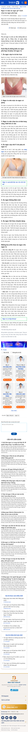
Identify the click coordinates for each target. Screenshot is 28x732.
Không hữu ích (16, 352)
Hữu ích (6, 352)
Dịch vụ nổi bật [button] (5, 700)
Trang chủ (3, 6)
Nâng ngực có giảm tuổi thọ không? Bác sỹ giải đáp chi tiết (14, 645)
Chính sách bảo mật (5, 728)
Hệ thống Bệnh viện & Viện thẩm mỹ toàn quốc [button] (12, 721)
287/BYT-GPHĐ (22, 684)
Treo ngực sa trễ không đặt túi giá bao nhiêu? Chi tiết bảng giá (14, 664)
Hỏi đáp (8, 6)
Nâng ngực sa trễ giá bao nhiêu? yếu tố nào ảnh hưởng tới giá (14, 652)
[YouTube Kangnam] (6, 717)
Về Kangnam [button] (4, 696)
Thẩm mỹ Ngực (15, 6)
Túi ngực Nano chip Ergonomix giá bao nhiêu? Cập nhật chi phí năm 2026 (14, 621)
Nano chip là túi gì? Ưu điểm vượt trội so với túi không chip (14, 658)
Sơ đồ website (14, 730)
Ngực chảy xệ (10, 415)
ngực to (17, 415)
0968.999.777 (12, 707)
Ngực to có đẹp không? (9, 319)
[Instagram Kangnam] (10, 717)
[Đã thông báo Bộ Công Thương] (14, 691)
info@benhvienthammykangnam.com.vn (14, 713)
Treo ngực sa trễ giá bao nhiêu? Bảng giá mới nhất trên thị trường (14, 606)
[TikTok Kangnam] (14, 717)
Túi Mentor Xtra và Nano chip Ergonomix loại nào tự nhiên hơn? (13, 627)
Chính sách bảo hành (15, 728)
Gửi (14, 434)
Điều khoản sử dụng (5, 730)
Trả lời (4, 350)
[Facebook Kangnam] (2, 717)
